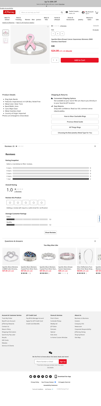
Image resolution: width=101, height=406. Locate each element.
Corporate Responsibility (83, 329)
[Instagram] (35, 376)
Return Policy (6, 329)
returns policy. (59, 111)
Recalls (4, 337)
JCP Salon (53, 326)
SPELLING (69, 51)
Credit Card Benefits (33, 324)
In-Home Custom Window (58, 337)
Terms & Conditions (37, 389)
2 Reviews (63, 26)
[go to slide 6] (55, 6)
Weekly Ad (53, 324)
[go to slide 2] (48, 6)
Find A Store (54, 318)
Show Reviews (50, 232)
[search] (63, 12)
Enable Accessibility (6, 8)
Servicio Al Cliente (8, 346)
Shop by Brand (80, 335)
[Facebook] (39, 376)
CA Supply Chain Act (64, 382)
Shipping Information (9, 332)
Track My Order (7, 318)
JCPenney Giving (80, 332)
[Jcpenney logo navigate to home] (9, 12)
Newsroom (78, 326)
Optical (52, 332)
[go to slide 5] (53, 6)
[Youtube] (47, 376)
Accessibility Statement (51, 385)
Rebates (4, 343)
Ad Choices (48, 389)
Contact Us (5, 326)
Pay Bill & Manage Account (35, 318)
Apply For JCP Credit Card (34, 321)
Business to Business (82, 318)
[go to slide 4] (51, 6)
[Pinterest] (43, 376)
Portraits (53, 329)
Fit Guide (96, 30)
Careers (77, 321)
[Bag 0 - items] (97, 12)
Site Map (78, 337)
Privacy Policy (35, 382)
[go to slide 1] (46, 6)
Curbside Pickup (55, 321)
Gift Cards (5, 340)
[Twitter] (31, 376)
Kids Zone (53, 335)
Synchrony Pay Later (8, 335)
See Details (50, 367)
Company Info (79, 324)
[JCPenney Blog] (51, 376)
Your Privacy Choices (47, 382)
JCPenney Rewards (8, 324)
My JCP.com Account (8, 321)
